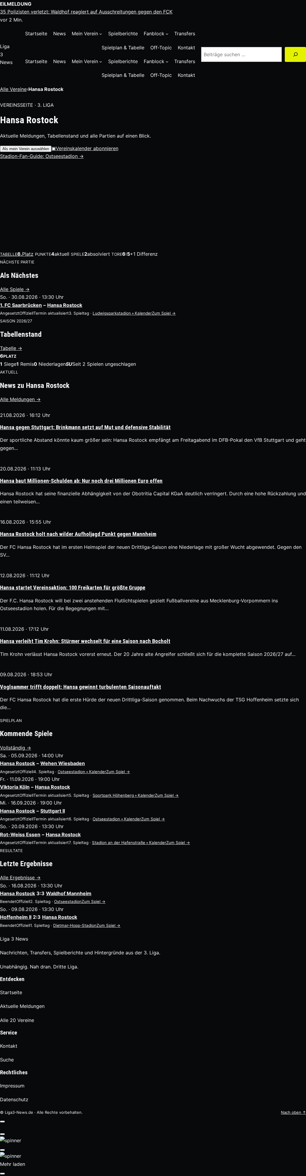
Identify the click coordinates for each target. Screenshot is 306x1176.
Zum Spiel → (164, 313)
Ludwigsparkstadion (112, 313)
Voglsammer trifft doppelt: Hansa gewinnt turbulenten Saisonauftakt (80, 687)
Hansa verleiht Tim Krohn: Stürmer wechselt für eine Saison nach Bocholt (85, 641)
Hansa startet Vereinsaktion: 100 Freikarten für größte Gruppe (72, 587)
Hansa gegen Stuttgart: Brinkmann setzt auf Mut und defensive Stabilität (85, 427)
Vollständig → (15, 748)
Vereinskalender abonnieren (84, 148)
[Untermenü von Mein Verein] (100, 33)
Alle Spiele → (15, 289)
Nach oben (293, 1112)
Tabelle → (11, 348)
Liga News (14, 939)
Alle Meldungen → (20, 399)
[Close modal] (2, 1121)
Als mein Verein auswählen (25, 149)
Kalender (141, 313)
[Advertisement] (153, 205)
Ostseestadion (71, 771)
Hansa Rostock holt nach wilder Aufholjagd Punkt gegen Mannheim (78, 534)
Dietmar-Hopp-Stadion (75, 925)
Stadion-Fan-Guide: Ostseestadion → (42, 156)
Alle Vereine (13, 89)
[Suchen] (295, 54)
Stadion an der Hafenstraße (118, 842)
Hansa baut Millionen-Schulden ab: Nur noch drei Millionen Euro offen (81, 481)
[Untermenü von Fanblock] (167, 33)
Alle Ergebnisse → (20, 878)
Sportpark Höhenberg (113, 795)
